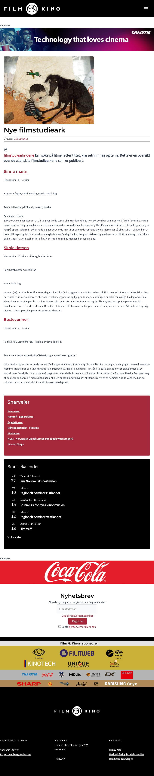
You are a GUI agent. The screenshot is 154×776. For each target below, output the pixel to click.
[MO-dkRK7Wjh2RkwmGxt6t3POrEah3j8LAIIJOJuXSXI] (77, 39)
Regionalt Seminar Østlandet (40, 493)
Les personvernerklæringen (78, 615)
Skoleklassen (16, 248)
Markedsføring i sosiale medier (126, 754)
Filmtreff (26, 529)
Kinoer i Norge (16, 444)
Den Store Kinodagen (121, 759)
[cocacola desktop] (77, 572)
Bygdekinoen (15, 422)
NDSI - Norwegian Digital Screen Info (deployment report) (40, 438)
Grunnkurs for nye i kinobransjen (42, 505)
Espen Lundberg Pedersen (15, 754)
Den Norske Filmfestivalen (38, 481)
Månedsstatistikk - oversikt (23, 427)
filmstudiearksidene (19, 155)
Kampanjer (14, 411)
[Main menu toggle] (145, 8)
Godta (78, 626)
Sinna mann (15, 171)
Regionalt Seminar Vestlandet (40, 517)
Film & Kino (115, 750)
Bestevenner (16, 319)
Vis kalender (14, 537)
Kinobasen (14, 433)
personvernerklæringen (82, 626)
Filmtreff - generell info (20, 416)
